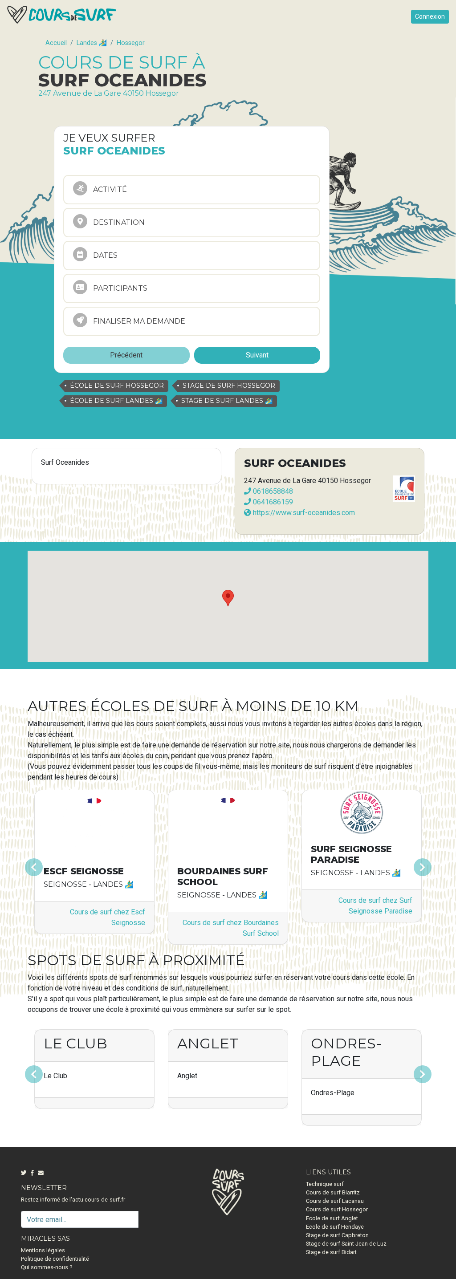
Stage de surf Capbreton (337, 1235)
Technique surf (325, 1184)
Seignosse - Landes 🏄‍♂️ (89, 884)
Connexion (430, 16)
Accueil (56, 43)
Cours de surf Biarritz (333, 1192)
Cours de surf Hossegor (337, 1209)
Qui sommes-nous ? (46, 1267)
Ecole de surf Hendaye (335, 1226)
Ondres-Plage (346, 1052)
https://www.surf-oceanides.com (303, 512)
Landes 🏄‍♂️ (92, 43)
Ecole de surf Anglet (332, 1218)
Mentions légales (43, 1250)
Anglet (207, 1043)
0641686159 (272, 502)
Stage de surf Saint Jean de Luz (346, 1243)
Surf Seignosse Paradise (351, 854)
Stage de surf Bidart (331, 1252)
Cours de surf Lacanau (335, 1201)
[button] (58, 867)
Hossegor (131, 43)
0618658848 (272, 491)
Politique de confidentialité (55, 1258)
